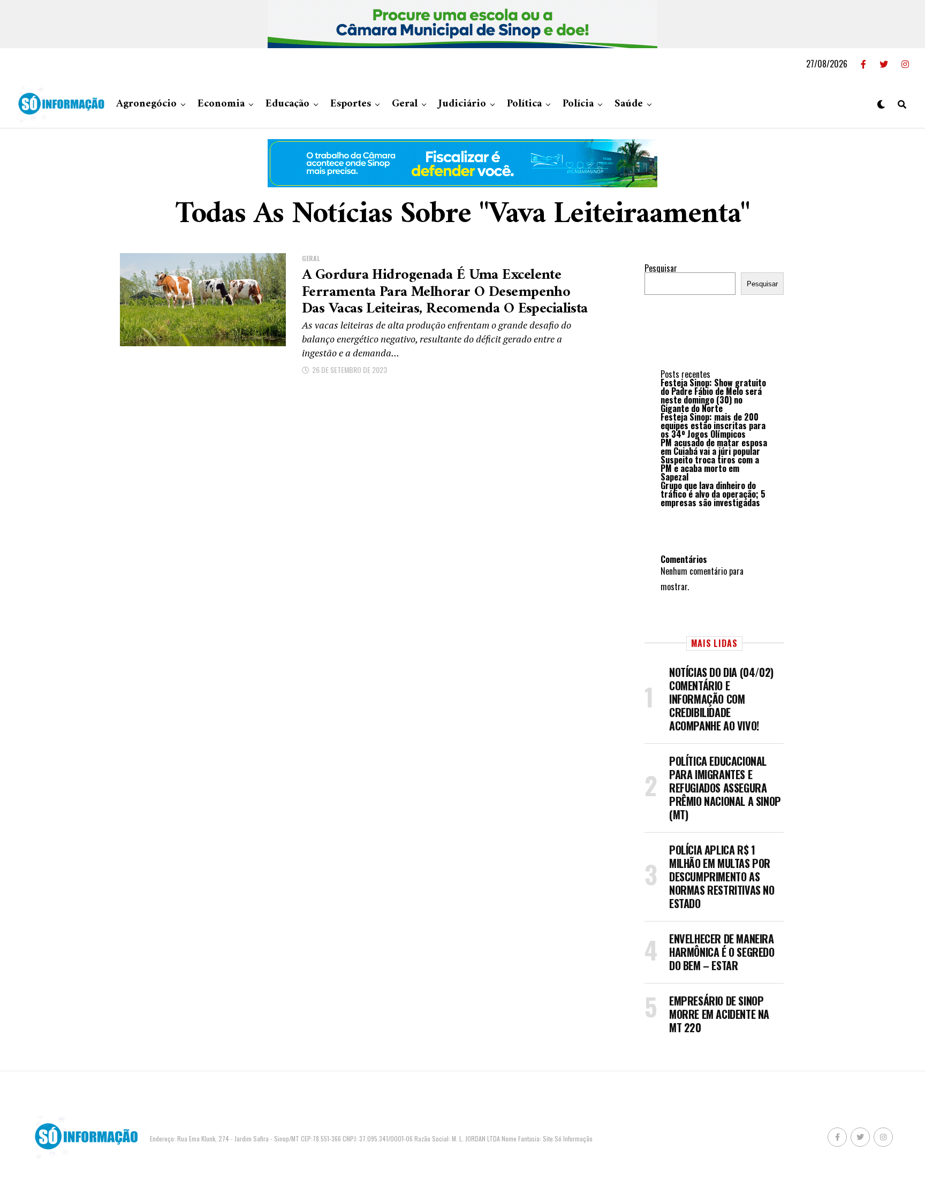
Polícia (578, 104)
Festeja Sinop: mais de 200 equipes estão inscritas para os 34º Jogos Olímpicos (713, 425)
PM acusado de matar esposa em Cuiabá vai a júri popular (714, 447)
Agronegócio (146, 104)
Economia (221, 104)
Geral (405, 104)
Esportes (350, 104)
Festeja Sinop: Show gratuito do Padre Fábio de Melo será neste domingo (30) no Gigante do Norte (713, 395)
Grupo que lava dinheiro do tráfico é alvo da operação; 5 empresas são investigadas (713, 494)
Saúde (629, 104)
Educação (287, 104)
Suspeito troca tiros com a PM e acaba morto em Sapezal (710, 468)
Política (524, 104)
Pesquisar (661, 268)
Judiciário (462, 104)
